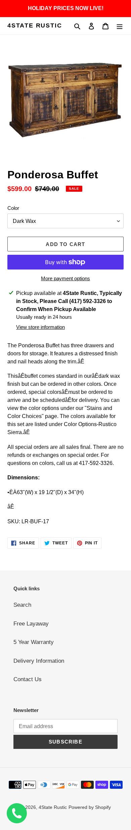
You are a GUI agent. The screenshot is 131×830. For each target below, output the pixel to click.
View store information (40, 327)
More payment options (65, 278)
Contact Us (27, 679)
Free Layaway (31, 623)
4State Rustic (34, 25)
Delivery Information (38, 661)
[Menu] (120, 26)
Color (13, 208)
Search (22, 605)
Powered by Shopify (90, 807)
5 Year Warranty (33, 642)
